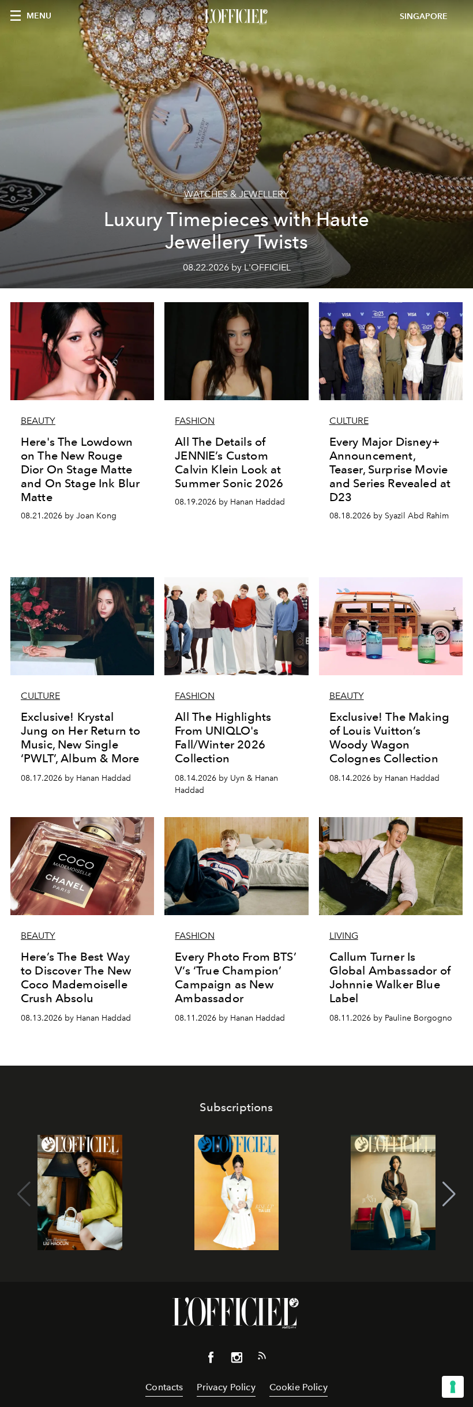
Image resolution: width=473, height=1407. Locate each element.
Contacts (164, 1387)
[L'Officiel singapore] (236, 16)
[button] (449, 1194)
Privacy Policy (226, 1387)
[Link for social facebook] (211, 1359)
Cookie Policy (298, 1387)
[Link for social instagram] (236, 1359)
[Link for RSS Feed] (262, 1358)
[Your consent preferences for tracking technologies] (453, 1387)
